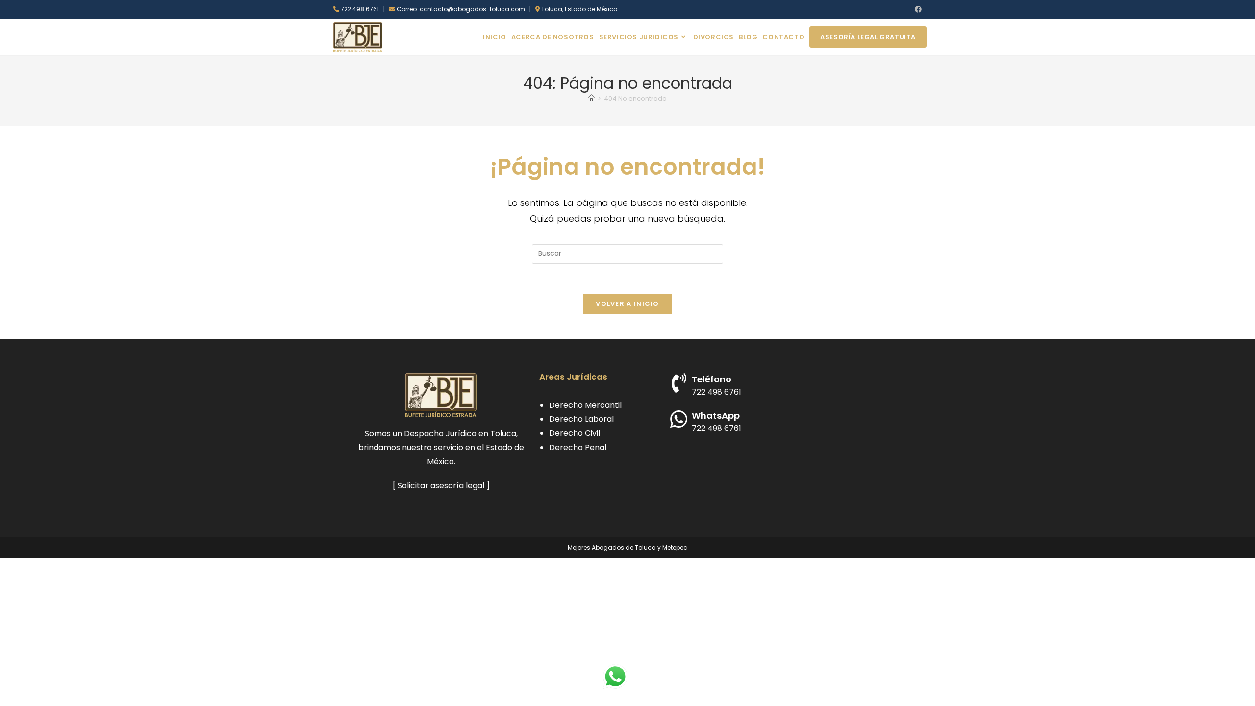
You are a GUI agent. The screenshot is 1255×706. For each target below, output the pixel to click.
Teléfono (711, 379)
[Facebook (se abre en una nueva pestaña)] (917, 9)
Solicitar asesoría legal (441, 485)
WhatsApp (716, 415)
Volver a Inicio (627, 303)
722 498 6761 (716, 392)
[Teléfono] (679, 383)
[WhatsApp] (679, 419)
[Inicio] (591, 98)
